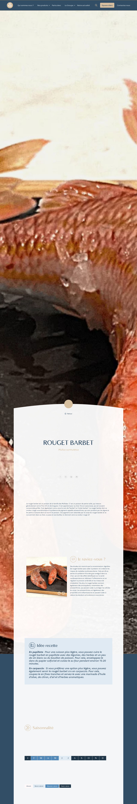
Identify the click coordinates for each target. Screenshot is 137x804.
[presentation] (59, 593)
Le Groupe (69, 5)
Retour (69, 414)
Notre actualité (83, 5)
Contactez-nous (123, 5)
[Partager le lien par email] (71, 477)
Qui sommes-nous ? (26, 5)
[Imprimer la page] (76, 477)
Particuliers (56, 5)
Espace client (107, 5)
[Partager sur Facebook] (60, 477)
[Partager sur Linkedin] (65, 477)
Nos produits (42, 5)
